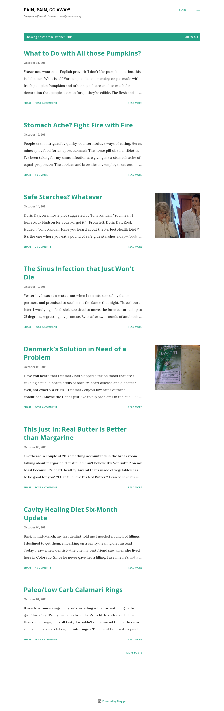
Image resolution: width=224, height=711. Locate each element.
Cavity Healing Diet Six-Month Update (71, 513)
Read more (135, 103)
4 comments (43, 567)
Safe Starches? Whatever (63, 197)
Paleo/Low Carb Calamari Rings (73, 589)
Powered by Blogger (114, 701)
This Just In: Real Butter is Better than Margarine (75, 433)
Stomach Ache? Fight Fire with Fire (78, 125)
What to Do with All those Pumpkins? (82, 53)
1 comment (42, 174)
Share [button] (27, 103)
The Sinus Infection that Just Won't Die (79, 272)
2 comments (43, 246)
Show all (191, 37)
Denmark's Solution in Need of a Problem (75, 353)
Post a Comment (46, 103)
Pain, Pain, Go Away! (47, 10)
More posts (134, 652)
